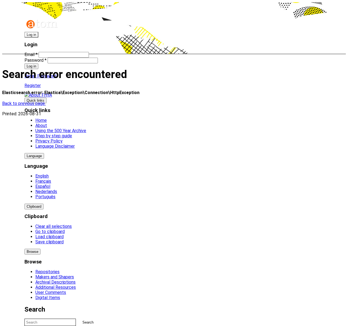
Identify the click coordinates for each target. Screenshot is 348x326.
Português (45, 196)
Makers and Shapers (54, 277)
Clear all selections (53, 226)
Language (34, 156)
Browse (32, 252)
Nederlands (46, 191)
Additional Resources (55, 287)
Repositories (47, 271)
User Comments (50, 292)
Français (43, 181)
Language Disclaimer (55, 146)
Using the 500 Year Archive (60, 130)
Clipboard (34, 206)
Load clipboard (49, 236)
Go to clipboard (50, 231)
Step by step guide (53, 135)
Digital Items (47, 297)
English (42, 176)
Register (32, 85)
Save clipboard (49, 241)
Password (35, 60)
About (41, 125)
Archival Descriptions (55, 282)
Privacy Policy (49, 141)
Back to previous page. (24, 103)
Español (42, 186)
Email (31, 54)
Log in (31, 35)
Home (41, 120)
